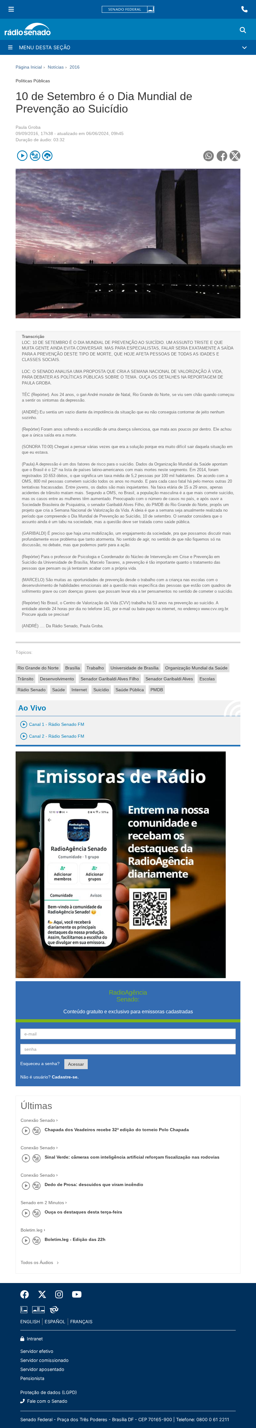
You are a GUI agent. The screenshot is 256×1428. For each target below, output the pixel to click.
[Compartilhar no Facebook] (222, 156)
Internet (79, 689)
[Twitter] (42, 1294)
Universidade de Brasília (135, 667)
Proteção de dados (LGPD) (48, 1392)
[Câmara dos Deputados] (25, 1310)
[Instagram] (59, 1294)
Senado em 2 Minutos (42, 1202)
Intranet (34, 1338)
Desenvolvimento (57, 678)
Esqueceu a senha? (40, 1063)
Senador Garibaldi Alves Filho (110, 678)
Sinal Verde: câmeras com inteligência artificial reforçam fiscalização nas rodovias (132, 1157)
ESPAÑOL (55, 1321)
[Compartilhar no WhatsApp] (208, 156)
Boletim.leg (31, 1230)
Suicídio (101, 689)
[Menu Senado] (11, 9)
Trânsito (25, 678)
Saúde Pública (130, 689)
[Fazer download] (47, 156)
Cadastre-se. (65, 1076)
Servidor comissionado (44, 1360)
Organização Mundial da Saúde (196, 667)
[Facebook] (26, 1294)
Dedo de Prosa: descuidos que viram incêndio (94, 1184)
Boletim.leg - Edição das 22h (75, 1239)
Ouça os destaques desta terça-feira (83, 1211)
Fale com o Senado (46, 1401)
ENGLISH (30, 1321)
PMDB (156, 689)
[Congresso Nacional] (38, 1310)
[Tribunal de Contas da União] (52, 1310)
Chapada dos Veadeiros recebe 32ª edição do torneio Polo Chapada (117, 1129)
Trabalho (95, 667)
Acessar (76, 1064)
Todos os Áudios (37, 1262)
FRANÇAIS (81, 1321)
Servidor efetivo (36, 1351)
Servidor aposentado (42, 1369)
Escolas (207, 678)
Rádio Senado (31, 689)
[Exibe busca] (242, 30)
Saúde (58, 689)
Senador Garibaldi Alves (169, 678)
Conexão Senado (38, 1120)
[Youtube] (74, 1294)
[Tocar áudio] (22, 156)
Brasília (72, 667)
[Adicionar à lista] (35, 156)
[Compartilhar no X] (234, 155)
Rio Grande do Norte (38, 667)
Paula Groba (28, 127)
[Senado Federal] (128, 9)
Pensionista (32, 1378)
